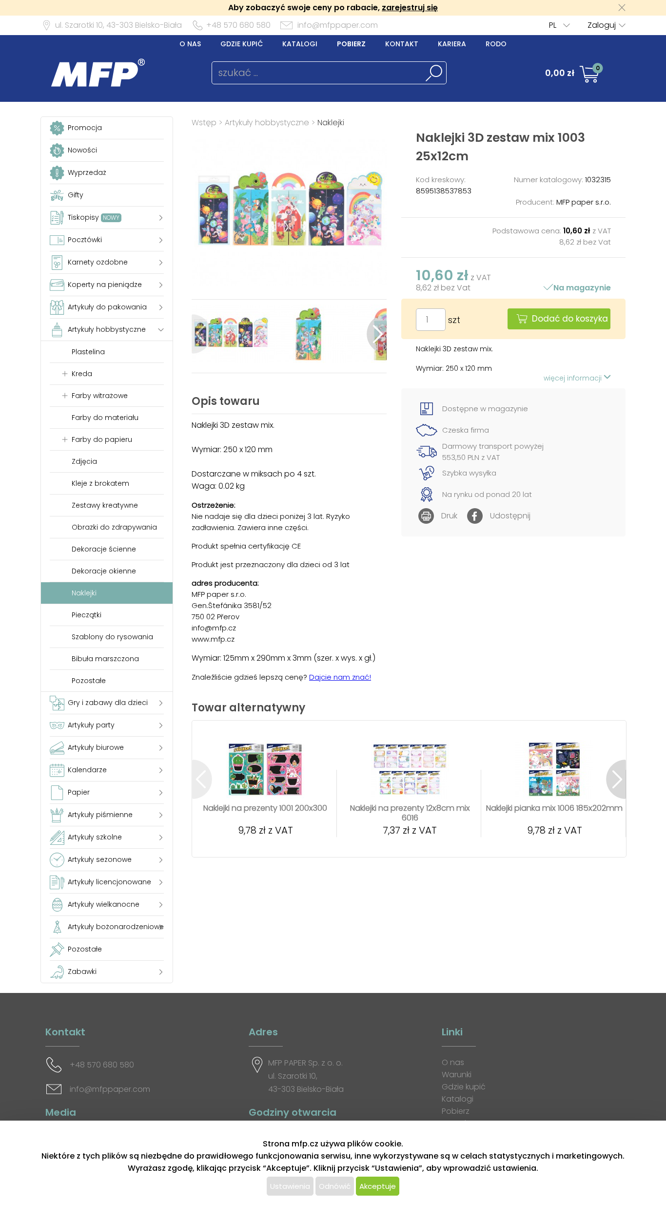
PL (552, 25)
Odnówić (335, 1186)
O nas (190, 44)
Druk (449, 515)
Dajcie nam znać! (340, 677)
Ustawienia (290, 1186)
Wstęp (204, 122)
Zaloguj (602, 25)
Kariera (452, 44)
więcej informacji (574, 378)
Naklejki (330, 122)
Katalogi (299, 44)
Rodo (496, 44)
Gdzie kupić (241, 44)
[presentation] (202, 334)
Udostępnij (510, 515)
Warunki (456, 1074)
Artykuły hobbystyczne (267, 122)
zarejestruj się (410, 7)
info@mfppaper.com (337, 25)
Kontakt (401, 44)
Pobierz (351, 44)
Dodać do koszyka (570, 318)
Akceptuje (377, 1186)
